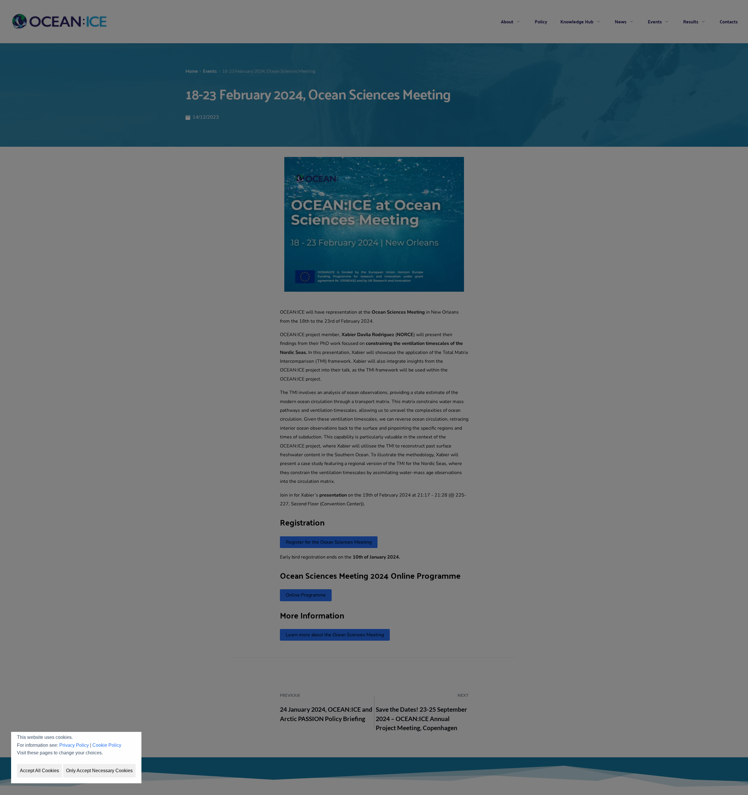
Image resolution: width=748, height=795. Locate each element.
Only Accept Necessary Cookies (99, 770)
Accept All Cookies (39, 770)
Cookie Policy (106, 745)
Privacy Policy (74, 745)
